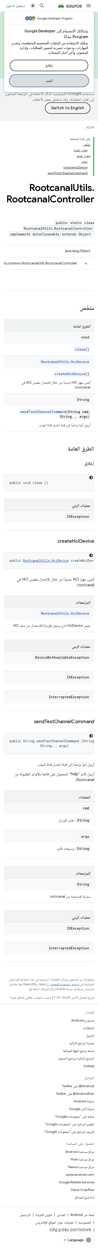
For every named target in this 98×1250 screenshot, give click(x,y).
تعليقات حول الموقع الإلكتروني (54, 1222)
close (80, 349)
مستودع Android (82, 1020)
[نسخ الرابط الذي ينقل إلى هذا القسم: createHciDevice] (52, 541)
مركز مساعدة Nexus (81, 1167)
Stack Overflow (82, 1190)
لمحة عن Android (82, 1215)
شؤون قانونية (43, 1215)
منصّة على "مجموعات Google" (74, 1116)
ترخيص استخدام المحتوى (64, 984)
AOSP (90, 127)
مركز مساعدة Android (79, 1152)
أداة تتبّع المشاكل (84, 1197)
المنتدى (61, 1215)
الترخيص (25, 1215)
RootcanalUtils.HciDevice (65, 361)
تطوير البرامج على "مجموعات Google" (69, 1124)
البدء (49, 80)
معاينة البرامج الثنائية (81, 1043)
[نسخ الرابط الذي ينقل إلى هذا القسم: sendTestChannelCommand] (29, 722)
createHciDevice (70, 374)
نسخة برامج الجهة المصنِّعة (78, 1051)
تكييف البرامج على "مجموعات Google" (69, 1132)
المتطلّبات (88, 1028)
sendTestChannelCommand (43, 411)
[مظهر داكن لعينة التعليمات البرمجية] (91, 477)
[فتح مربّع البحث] (42, 6)
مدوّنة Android (84, 1101)
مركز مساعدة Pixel (82, 1159)
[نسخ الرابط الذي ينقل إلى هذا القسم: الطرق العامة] (63, 449)
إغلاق (49, 65)
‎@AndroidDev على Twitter (75, 1093)
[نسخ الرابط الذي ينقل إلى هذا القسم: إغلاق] (79, 464)
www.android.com (80, 1174)
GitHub (88, 1066)
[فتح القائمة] (88, 5)
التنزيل (90, 1035)
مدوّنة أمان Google (81, 1109)
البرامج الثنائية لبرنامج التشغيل (76, 1058)
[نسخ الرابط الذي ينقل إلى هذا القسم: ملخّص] (75, 308)
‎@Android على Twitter (78, 1086)
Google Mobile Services (76, 1182)
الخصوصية (84, 1222)
